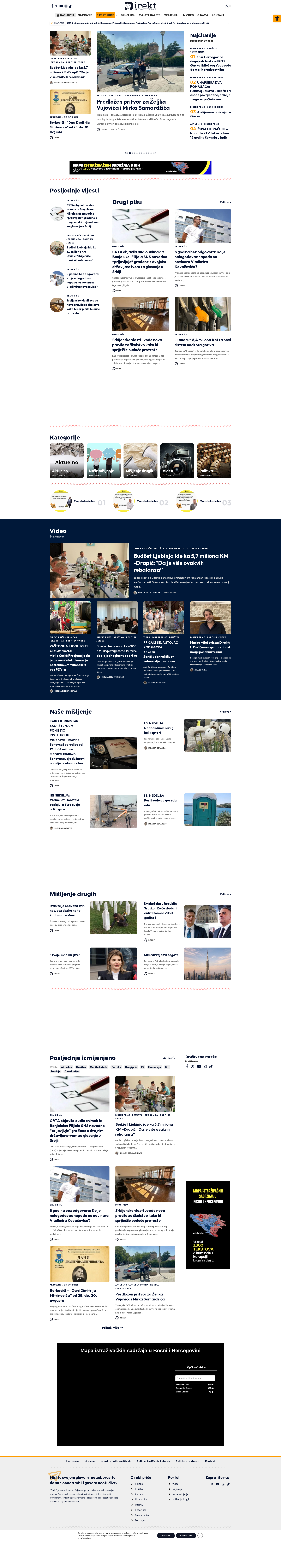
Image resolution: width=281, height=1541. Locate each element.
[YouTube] (61, 6)
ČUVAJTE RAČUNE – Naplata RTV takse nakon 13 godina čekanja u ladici (209, 133)
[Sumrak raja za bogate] (207, 964)
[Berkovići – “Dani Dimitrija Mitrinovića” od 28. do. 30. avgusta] (70, 102)
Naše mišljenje (101, 470)
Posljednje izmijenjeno (83, 1057)
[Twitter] (56, 6)
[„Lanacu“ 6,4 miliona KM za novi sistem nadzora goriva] (203, 314)
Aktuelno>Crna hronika (125, 95)
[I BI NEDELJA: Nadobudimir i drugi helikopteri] (207, 735)
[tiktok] (70, 6)
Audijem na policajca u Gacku (210, 114)
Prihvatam (166, 1535)
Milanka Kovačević (157, 683)
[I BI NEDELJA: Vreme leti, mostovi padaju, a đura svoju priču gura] (113, 811)
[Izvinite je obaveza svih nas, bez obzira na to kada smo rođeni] (113, 917)
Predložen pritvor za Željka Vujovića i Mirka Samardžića (133, 104)
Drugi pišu (73, 200)
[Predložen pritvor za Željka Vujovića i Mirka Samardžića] (140, 61)
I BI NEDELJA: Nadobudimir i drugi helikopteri (159, 728)
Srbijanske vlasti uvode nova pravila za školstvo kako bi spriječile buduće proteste (137, 344)
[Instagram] (66, 6)
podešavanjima (84, 1538)
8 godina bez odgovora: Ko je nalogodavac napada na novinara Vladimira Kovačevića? (200, 259)
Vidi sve (167, 1058)
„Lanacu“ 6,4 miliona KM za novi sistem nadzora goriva (203, 342)
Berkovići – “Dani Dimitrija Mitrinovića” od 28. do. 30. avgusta (70, 127)
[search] (220, 6)
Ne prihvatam (186, 1535)
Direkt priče (57, 58)
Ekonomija (57, 62)
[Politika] (214, 460)
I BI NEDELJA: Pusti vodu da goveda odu (160, 800)
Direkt (57, 138)
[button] (277, 18)
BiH (167, 1067)
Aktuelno (56, 117)
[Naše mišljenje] (104, 460)
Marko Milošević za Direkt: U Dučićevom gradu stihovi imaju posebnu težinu (210, 647)
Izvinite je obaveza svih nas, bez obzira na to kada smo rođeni (67, 910)
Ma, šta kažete (98, 1067)
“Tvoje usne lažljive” (65, 955)
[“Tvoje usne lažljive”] (113, 964)
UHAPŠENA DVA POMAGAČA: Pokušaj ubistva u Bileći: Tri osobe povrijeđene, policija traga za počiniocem (210, 90)
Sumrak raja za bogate (161, 955)
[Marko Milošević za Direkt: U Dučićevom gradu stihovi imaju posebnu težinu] (210, 617)
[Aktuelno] (67, 460)
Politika (71, 62)
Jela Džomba (201, 670)
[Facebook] (52, 6)
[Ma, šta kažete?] (61, 501)
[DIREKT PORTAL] (140, 6)
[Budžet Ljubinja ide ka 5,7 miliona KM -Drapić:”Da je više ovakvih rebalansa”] (70, 43)
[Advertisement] (75, 338)
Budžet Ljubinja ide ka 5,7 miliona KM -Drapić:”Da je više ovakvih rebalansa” (69, 72)
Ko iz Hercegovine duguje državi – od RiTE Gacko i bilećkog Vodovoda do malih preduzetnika (210, 63)
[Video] (177, 460)
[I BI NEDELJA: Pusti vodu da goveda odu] (207, 809)
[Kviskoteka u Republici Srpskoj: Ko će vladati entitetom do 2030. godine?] (207, 921)
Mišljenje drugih (139, 470)
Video (81, 62)
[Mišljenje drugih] (140, 460)
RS (142, 1067)
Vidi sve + (225, 202)
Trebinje (55, 1071)
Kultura (212, 637)
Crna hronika (215, 77)
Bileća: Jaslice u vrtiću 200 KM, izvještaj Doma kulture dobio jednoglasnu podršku (117, 651)
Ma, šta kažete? (84, 501)
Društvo (72, 58)
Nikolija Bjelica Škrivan (65, 83)
